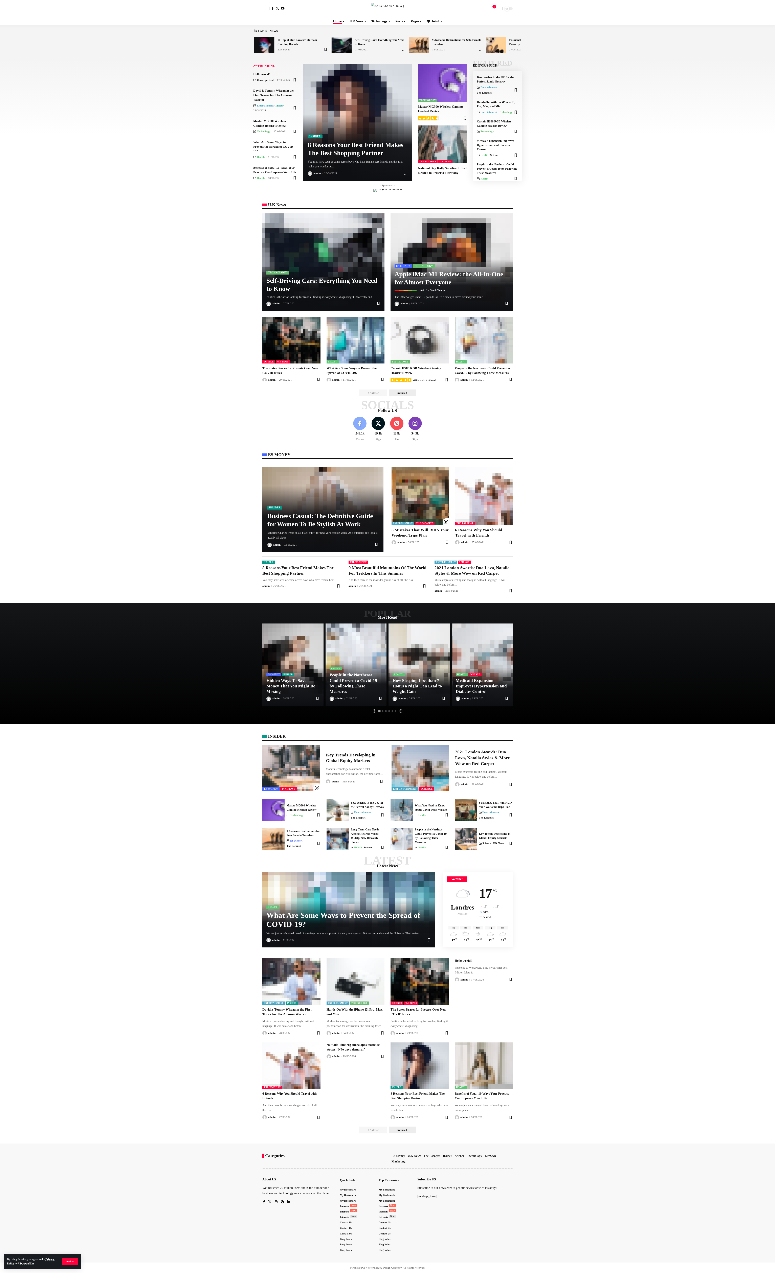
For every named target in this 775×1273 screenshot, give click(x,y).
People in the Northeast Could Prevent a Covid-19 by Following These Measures (497, 168)
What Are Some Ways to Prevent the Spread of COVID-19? (273, 146)
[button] (70, 1261)
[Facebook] (273, 8)
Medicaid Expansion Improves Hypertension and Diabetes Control (495, 145)
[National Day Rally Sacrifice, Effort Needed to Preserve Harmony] (442, 144)
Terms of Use (27, 1263)
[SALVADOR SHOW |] (387, 8)
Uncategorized (265, 79)
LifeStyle (490, 1155)
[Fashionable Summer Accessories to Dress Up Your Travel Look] (496, 45)
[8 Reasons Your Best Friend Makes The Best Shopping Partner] (420, 1065)
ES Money (403, 266)
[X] (277, 8)
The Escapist (427, 162)
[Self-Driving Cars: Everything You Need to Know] (342, 45)
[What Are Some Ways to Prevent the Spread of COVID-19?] (356, 340)
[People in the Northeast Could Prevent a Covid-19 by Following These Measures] (484, 340)
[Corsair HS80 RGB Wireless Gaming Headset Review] (420, 340)
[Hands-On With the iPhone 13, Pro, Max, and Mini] (356, 981)
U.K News (445, 162)
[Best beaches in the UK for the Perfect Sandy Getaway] (338, 810)
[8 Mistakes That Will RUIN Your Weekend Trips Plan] (420, 496)
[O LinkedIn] (289, 1202)
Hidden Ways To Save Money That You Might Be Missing (290, 686)
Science (494, 155)
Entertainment (265, 105)
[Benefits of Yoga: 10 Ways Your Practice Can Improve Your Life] (484, 1065)
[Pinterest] (396, 429)
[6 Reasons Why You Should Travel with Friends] (484, 496)
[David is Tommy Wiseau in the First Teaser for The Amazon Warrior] (291, 981)
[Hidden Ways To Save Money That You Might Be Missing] (293, 664)
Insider (279, 105)
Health (261, 157)
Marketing (398, 1161)
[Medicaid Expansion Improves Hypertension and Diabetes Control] (482, 664)
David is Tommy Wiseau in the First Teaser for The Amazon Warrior (273, 95)
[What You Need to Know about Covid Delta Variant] (402, 810)
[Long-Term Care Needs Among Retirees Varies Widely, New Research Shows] (338, 839)
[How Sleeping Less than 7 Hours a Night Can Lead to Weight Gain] (419, 664)
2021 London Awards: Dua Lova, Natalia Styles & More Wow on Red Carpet (482, 757)
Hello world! (261, 74)
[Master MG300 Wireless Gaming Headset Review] (442, 83)
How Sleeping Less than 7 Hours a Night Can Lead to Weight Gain (417, 686)
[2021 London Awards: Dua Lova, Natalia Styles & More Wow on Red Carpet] (420, 768)
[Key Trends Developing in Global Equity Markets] (291, 768)
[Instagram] (415, 429)
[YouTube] (283, 8)
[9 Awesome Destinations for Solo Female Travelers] (419, 45)
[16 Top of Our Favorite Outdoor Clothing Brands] (264, 45)
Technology (263, 131)
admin (317, 173)
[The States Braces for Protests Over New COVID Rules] (291, 340)
